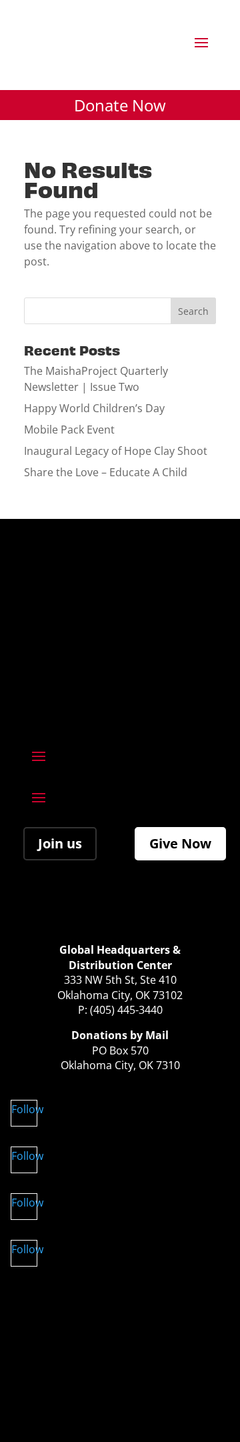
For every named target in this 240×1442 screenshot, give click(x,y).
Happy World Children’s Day (94, 408)
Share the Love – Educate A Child (105, 472)
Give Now (180, 843)
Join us (60, 843)
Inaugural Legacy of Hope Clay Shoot (115, 451)
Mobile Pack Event (69, 429)
